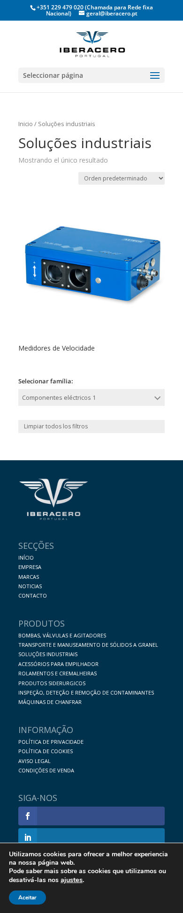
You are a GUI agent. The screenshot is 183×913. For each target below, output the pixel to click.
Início (26, 557)
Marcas (28, 576)
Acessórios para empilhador (58, 663)
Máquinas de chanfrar (50, 701)
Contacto (32, 595)
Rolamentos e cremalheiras (57, 673)
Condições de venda (46, 770)
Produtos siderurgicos (51, 683)
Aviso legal (34, 760)
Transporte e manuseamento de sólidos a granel (88, 644)
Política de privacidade (51, 741)
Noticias (30, 586)
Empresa (29, 566)
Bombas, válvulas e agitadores (62, 635)
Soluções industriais (47, 654)
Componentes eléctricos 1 (59, 397)
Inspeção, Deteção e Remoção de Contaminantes (86, 692)
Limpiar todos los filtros (56, 426)
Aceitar (27, 897)
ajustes (72, 880)
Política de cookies (45, 751)
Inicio (25, 124)
